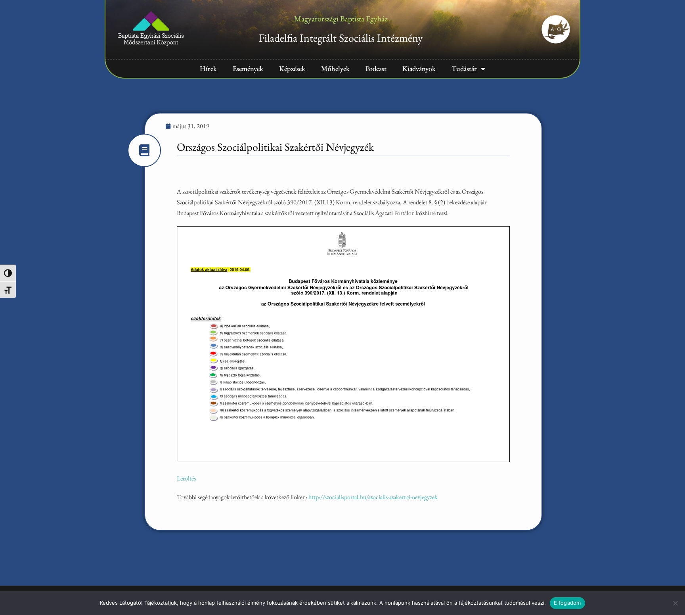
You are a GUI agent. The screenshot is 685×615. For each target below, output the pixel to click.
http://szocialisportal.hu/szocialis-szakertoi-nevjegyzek (373, 497)
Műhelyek (335, 68)
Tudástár (464, 68)
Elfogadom (567, 603)
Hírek (208, 68)
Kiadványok (419, 68)
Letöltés (186, 478)
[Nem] (675, 603)
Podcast (376, 68)
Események (248, 68)
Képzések (292, 68)
